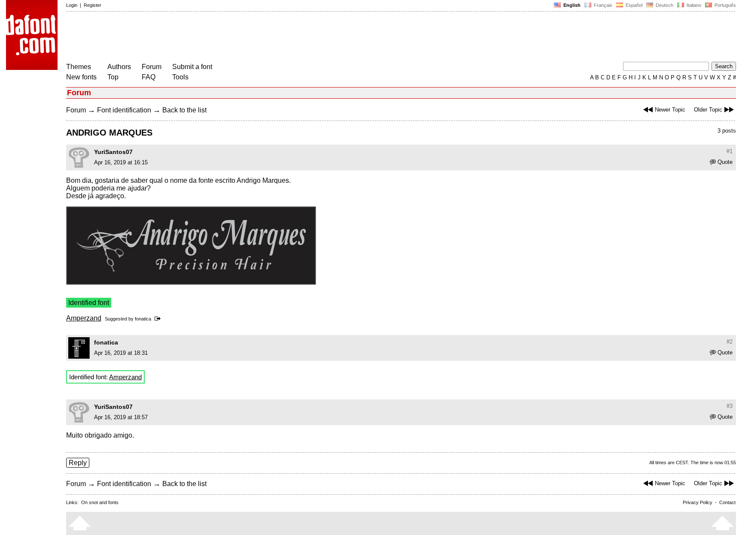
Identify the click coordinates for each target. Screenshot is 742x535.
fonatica (143, 318)
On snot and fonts (100, 502)
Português (724, 5)
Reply (78, 462)
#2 (730, 342)
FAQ (148, 77)
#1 (730, 151)
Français (602, 5)
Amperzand (83, 318)
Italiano (693, 5)
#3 (730, 406)
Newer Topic (670, 109)
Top (113, 77)
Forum (151, 66)
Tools (180, 77)
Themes (78, 66)
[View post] (159, 318)
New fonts (81, 77)
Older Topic (708, 109)
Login (71, 5)
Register (92, 5)
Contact (727, 502)
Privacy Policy (697, 502)
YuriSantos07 (113, 151)
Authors (119, 66)
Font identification (124, 110)
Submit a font (192, 66)
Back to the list (184, 110)
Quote (725, 162)
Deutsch (664, 5)
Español (633, 5)
